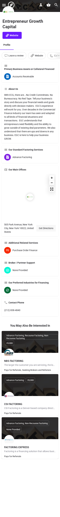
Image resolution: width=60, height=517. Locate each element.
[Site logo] (11, 5)
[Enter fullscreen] (51, 189)
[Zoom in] (51, 177)
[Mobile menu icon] (4, 5)
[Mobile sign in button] (41, 5)
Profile (6, 44)
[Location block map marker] (30, 197)
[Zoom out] (51, 182)
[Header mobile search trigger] (56, 5)
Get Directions (46, 228)
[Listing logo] (8, 12)
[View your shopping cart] (48, 5)
